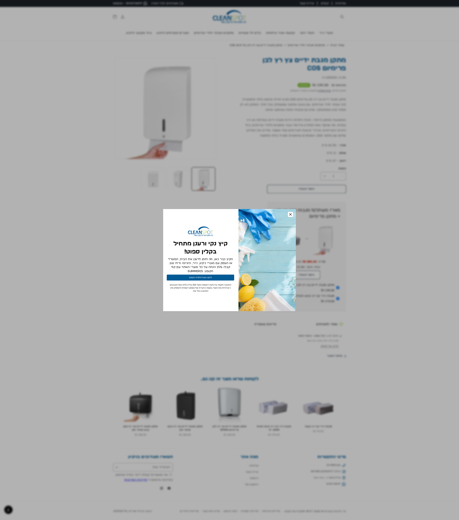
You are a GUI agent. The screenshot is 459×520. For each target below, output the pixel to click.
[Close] (290, 214)
